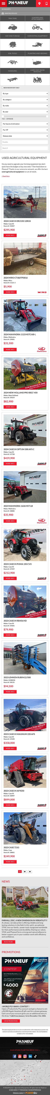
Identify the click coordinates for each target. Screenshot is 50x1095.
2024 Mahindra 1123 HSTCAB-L (20, 334)
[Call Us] (46, 3)
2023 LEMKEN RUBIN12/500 (17, 677)
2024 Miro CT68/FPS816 (16, 278)
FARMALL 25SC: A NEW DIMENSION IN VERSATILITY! (24, 920)
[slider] (3, 116)
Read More (6, 176)
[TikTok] (35, 1056)
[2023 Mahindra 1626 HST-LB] (25, 487)
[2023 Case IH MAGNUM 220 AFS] (25, 715)
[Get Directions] (39, 3)
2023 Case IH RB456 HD (15, 621)
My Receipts (6, 9)
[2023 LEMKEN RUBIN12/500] (25, 658)
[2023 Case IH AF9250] (25, 772)
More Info (10, 235)
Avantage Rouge (11, 13)
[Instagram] (25, 1056)
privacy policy (13, 1089)
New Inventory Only (11, 88)
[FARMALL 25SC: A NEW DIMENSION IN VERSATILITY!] (25, 902)
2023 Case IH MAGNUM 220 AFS (19, 734)
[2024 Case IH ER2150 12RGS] (25, 202)
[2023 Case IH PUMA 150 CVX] (25, 545)
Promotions (11, 952)
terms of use (24, 1089)
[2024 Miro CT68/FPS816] (25, 259)
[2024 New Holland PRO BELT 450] (25, 373)
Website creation (18, 1093)
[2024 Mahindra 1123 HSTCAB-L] (25, 315)
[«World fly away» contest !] (25, 980)
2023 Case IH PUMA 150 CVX (18, 564)
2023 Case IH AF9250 (14, 791)
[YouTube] (20, 1056)
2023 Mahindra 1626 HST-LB (18, 506)
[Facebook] (14, 1056)
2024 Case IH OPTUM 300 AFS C (19, 449)
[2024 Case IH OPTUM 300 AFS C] (25, 430)
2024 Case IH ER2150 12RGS (17, 221)
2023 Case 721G (11, 847)
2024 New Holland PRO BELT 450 (20, 392)
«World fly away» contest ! (15, 1006)
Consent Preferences (34, 1089)
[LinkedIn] (30, 1056)
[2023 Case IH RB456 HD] (25, 602)
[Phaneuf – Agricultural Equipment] (21, 3)
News (6, 881)
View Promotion (11, 1021)
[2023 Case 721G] (25, 828)
